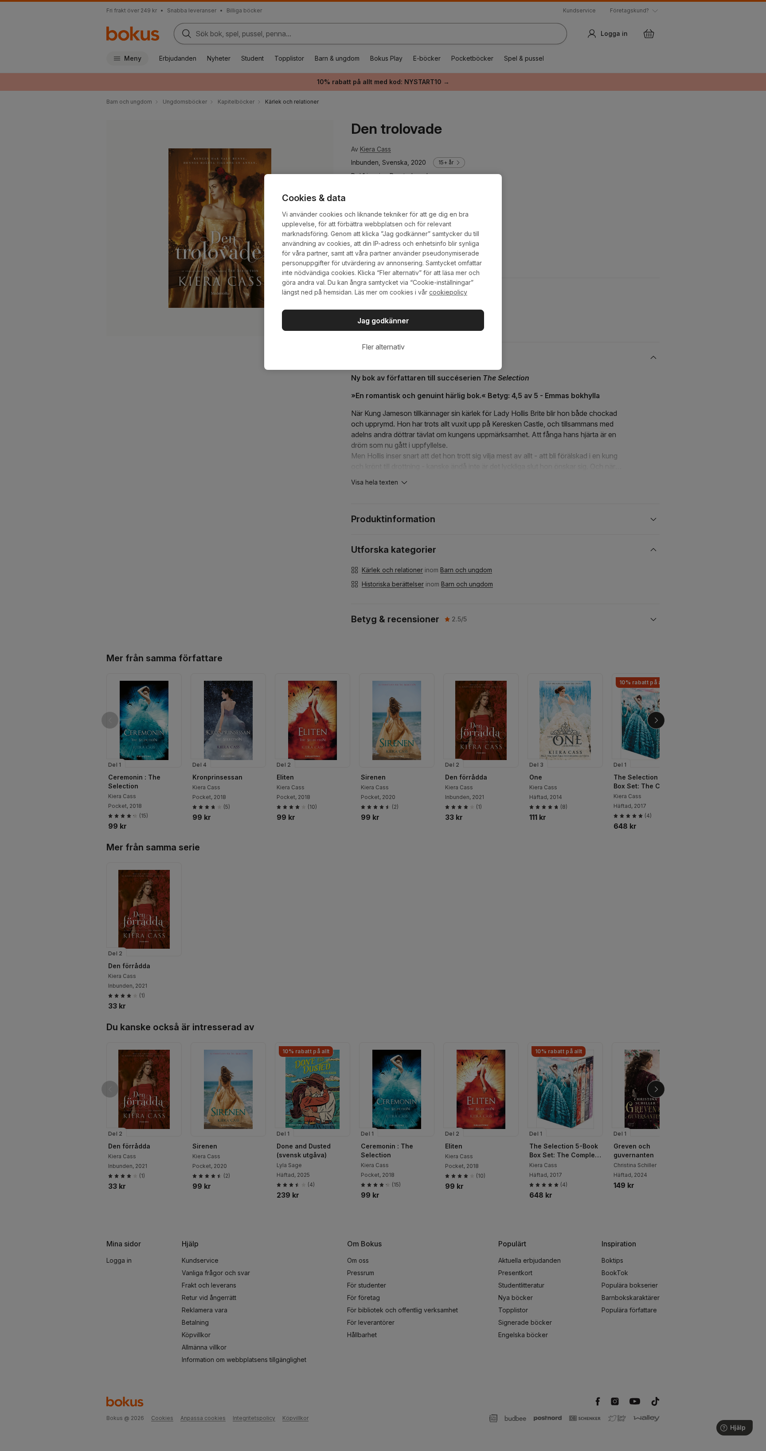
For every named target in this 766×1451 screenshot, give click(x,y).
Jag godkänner (383, 320)
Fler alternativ (383, 346)
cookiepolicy (448, 292)
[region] (383, 272)
